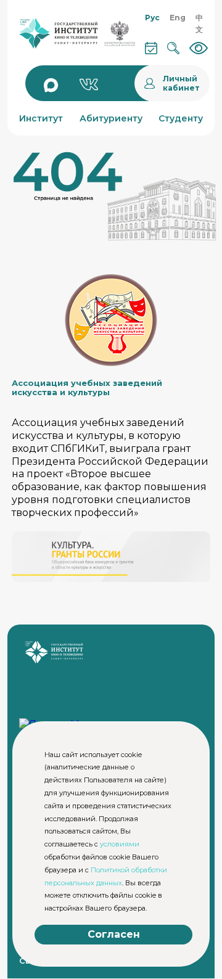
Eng (178, 17)
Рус (152, 17)
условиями (119, 844)
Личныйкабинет (181, 83)
